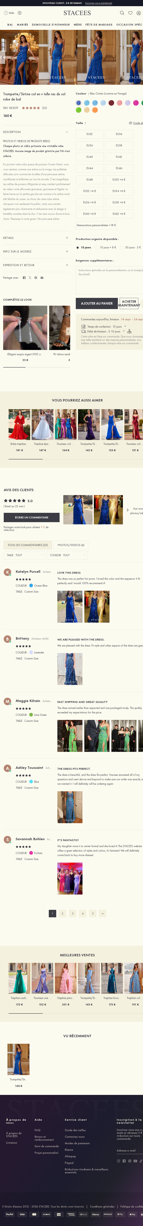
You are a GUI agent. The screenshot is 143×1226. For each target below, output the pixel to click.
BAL (10, 25)
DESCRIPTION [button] (12, 132)
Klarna (69, 1150)
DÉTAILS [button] (8, 238)
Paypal (69, 1163)
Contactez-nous (75, 1137)
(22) (44, 108)
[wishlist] (130, 13)
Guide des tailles (75, 1130)
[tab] (36, 132)
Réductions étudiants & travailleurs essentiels (86, 1171)
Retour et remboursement (44, 1138)
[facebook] (124, 1161)
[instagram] (118, 1161)
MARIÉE (22, 25)
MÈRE (78, 25)
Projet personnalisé (46, 1153)
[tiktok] (141, 1161)
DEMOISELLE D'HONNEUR (51, 25)
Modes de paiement (77, 1143)
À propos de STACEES (14, 1135)
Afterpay (70, 1156)
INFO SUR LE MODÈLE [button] (17, 251)
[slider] (31, 107)
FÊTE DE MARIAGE (98, 25)
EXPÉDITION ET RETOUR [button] (18, 265)
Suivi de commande (47, 1146)
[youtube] (135, 1161)
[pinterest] (130, 1161)
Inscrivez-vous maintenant (98, 3)
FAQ (37, 1130)
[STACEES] (77, 13)
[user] (138, 13)
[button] (2, 57)
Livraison (11, 1143)
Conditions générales (102, 1206)
